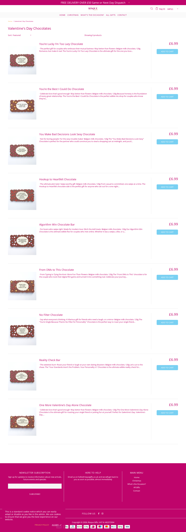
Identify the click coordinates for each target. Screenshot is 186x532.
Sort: (10, 35)
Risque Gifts (93, 8)
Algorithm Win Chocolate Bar (57, 224)
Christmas (136, 481)
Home (10, 21)
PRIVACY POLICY (42, 525)
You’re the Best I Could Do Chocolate (61, 89)
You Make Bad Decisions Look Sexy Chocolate (67, 134)
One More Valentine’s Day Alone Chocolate (65, 405)
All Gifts (137, 487)
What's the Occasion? (136, 484)
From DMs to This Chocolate (56, 269)
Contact (136, 491)
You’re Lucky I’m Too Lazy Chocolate (61, 44)
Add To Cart (167, 51)
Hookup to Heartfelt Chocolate (57, 179)
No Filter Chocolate (51, 315)
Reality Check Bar (49, 360)
